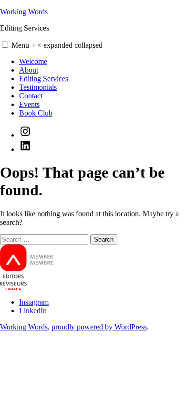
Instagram (34, 302)
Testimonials (38, 87)
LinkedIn (33, 311)
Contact (30, 96)
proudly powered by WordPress (99, 327)
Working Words (24, 12)
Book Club (35, 113)
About (28, 70)
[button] (5, 45)
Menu (57, 45)
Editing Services (43, 78)
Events (29, 104)
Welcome (33, 61)
